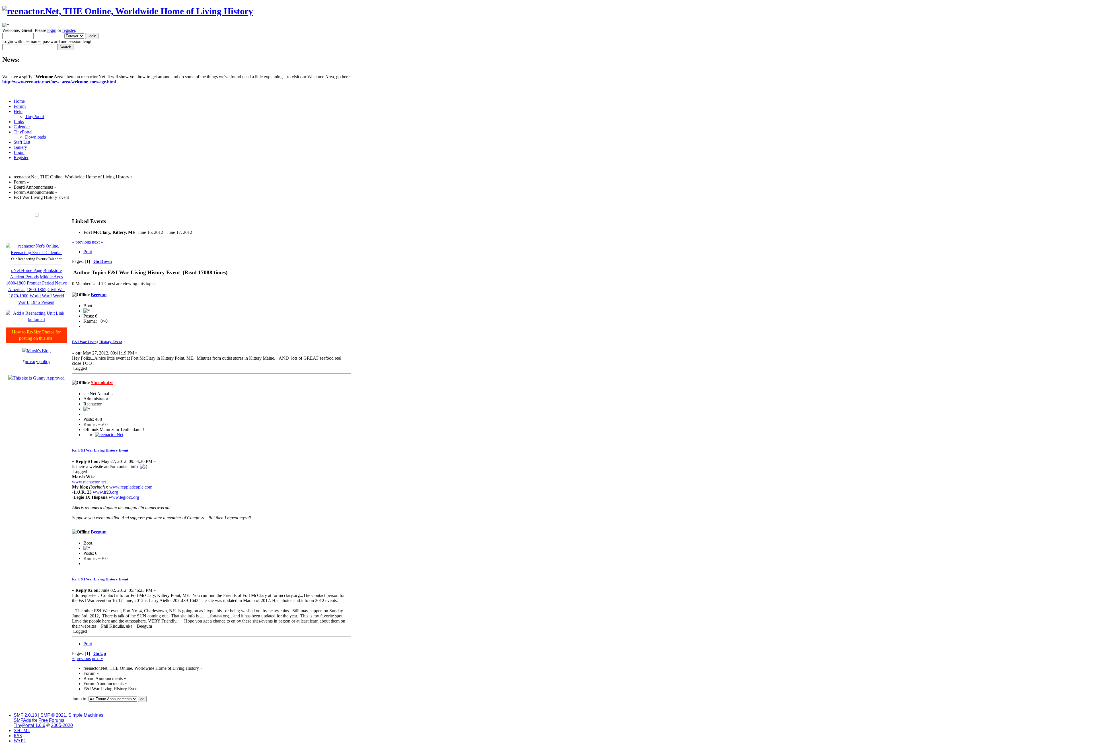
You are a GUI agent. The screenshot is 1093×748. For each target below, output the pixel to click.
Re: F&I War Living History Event (100, 450)
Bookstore (52, 270)
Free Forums (51, 720)
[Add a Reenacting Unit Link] (36, 319)
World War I (41, 295)
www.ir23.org (105, 492)
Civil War (56, 289)
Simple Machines (85, 715)
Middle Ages (51, 276)
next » (97, 242)
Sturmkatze (102, 382)
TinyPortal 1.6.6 (29, 725)
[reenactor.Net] (109, 434)
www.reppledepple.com (130, 487)
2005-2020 (62, 725)
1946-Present (42, 302)
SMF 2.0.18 (25, 715)
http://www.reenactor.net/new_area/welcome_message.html (59, 81)
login (51, 30)
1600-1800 (16, 283)
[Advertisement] (176, 207)
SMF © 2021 (53, 715)
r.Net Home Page (26, 270)
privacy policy (37, 361)
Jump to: (79, 698)
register (68, 30)
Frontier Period (40, 283)
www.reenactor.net (89, 481)
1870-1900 (18, 295)
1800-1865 (36, 289)
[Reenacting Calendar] (36, 252)
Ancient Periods (24, 276)
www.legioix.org (124, 497)
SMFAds (22, 720)
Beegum (98, 294)
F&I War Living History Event (97, 342)
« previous (81, 242)
